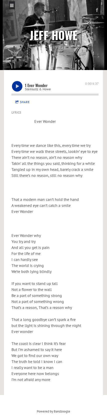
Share (25, 102)
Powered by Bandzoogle (53, 411)
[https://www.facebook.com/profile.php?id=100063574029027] (97, 10)
